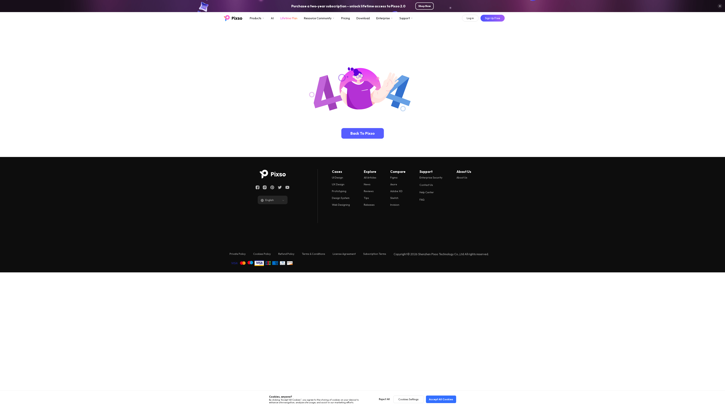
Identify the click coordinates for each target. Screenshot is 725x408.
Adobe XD (396, 191)
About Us (462, 177)
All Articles (370, 177)
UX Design (338, 184)
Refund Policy (286, 254)
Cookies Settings (408, 399)
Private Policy (238, 254)
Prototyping (339, 191)
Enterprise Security (431, 177)
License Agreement (344, 254)
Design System (340, 198)
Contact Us (426, 185)
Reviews (369, 191)
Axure (393, 184)
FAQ (422, 199)
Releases (369, 204)
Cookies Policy (262, 254)
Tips (366, 198)
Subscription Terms (374, 254)
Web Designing (341, 204)
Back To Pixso (362, 133)
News (367, 184)
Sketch (394, 198)
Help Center (427, 192)
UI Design (337, 177)
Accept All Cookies (441, 399)
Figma (393, 177)
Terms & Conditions (313, 254)
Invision (394, 204)
